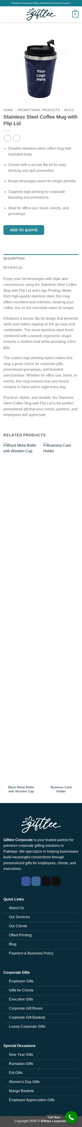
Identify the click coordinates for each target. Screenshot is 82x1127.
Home (8, 110)
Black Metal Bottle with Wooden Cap (21, 789)
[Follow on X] (56, 881)
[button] (6, 14)
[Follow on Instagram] (36, 881)
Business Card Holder (61, 789)
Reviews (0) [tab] (12, 267)
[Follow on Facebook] (26, 881)
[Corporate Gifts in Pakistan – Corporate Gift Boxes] (41, 14)
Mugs (69, 110)
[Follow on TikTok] (46, 881)
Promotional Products (39, 110)
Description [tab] (13, 258)
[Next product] (7, 138)
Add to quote (24, 230)
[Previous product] (16, 138)
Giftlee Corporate (54, 1121)
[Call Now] (71, 1117)
